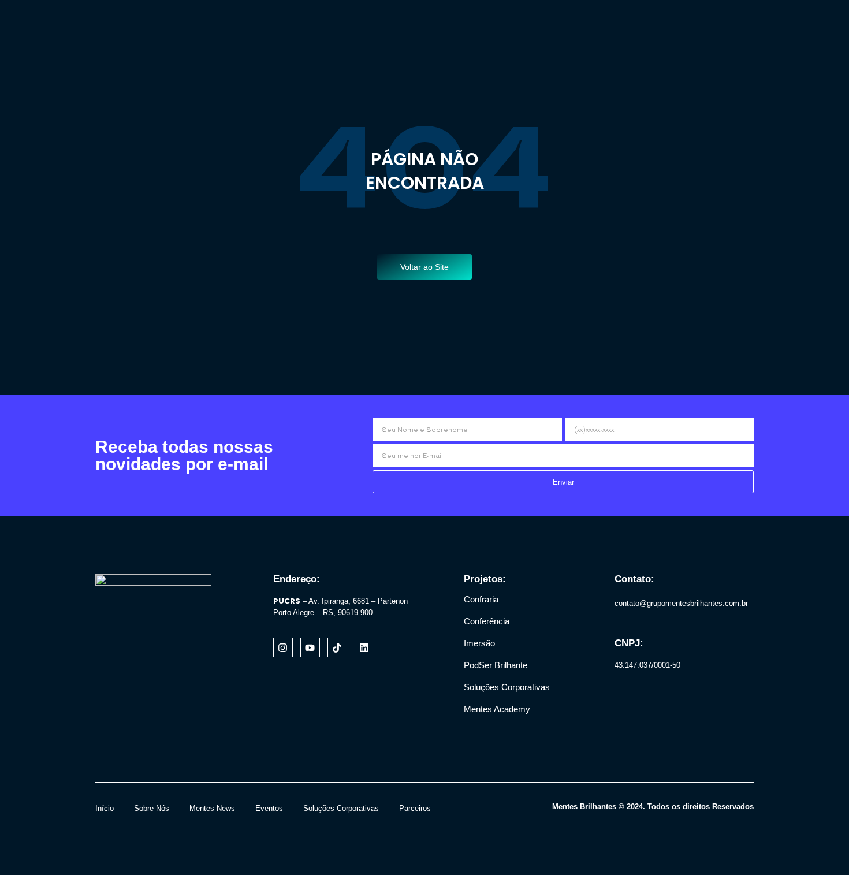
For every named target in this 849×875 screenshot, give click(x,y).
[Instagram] (283, 647)
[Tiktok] (337, 647)
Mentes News (212, 808)
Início (104, 808)
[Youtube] (310, 647)
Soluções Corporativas (341, 808)
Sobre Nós (151, 808)
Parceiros (415, 808)
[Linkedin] (364, 647)
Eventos (269, 808)
